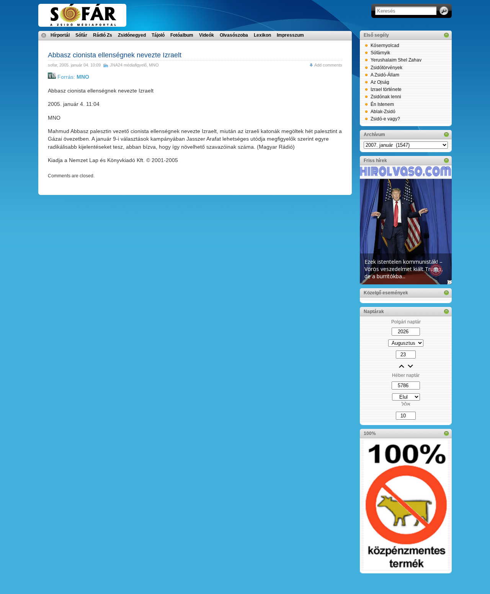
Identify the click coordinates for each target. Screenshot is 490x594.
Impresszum (290, 35)
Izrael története (386, 89)
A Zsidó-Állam (385, 75)
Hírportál (60, 35)
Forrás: (72, 77)
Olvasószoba (234, 35)
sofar (52, 65)
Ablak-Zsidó (383, 111)
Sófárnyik (380, 52)
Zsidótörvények (386, 67)
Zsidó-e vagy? (385, 119)
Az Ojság (380, 82)
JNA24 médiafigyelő (128, 65)
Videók (206, 35)
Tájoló (158, 35)
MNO (154, 65)
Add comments (328, 65)
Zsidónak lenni (386, 96)
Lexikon (262, 35)
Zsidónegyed (132, 35)
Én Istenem (382, 104)
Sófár (81, 35)
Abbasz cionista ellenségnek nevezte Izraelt (114, 55)
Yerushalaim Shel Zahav (396, 60)
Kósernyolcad (385, 45)
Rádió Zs (102, 35)
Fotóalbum (181, 35)
